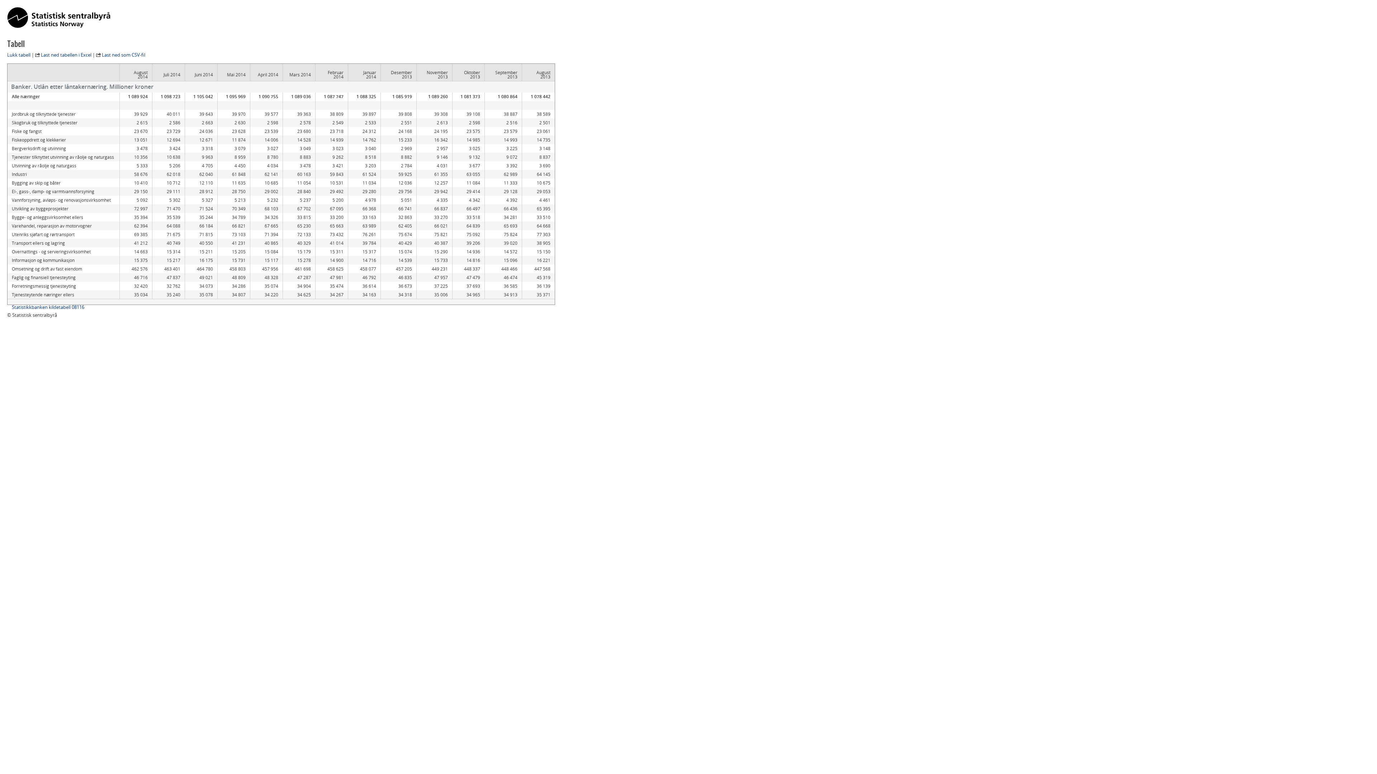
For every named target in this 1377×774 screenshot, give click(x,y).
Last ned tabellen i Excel (66, 55)
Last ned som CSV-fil (123, 55)
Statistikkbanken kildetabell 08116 (48, 307)
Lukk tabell (18, 55)
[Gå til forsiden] (58, 18)
